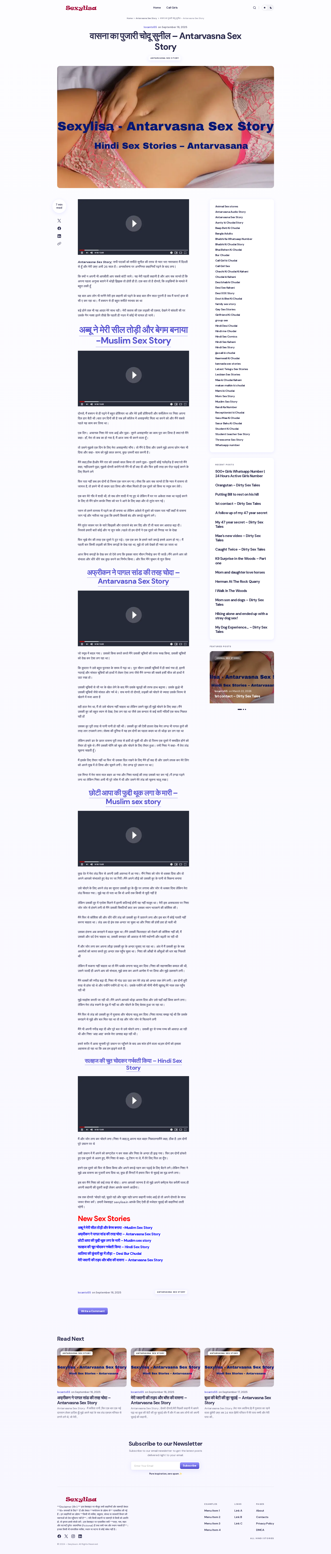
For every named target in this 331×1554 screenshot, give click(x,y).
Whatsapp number (227, 445)
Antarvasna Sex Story (146, 18)
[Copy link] (59, 244)
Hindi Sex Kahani (225, 342)
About (260, 1510)
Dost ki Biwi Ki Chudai (228, 298)
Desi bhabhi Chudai (227, 282)
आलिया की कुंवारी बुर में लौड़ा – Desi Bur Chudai (110, 1253)
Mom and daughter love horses (240, 572)
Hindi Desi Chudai (226, 325)
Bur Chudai (222, 255)
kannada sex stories (228, 363)
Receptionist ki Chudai (229, 412)
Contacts (262, 1517)
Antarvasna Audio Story (230, 211)
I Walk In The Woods (231, 591)
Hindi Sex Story (225, 347)
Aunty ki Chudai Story (229, 222)
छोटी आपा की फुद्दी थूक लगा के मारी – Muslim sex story (133, 797)
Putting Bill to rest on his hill (237, 494)
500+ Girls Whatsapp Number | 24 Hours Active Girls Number (240, 473)
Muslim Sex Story (226, 401)
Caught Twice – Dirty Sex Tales (240, 549)
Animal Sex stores (226, 206)
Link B (238, 1517)
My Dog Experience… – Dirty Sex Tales (241, 629)
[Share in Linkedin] (59, 236)
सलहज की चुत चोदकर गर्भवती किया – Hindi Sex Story (133, 1064)
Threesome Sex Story (229, 439)
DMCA (260, 1530)
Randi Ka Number (226, 407)
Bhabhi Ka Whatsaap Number (233, 239)
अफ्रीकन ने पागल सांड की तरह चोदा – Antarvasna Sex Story (133, 577)
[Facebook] (59, 1536)
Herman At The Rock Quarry (237, 581)
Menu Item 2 (212, 1517)
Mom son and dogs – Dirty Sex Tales (239, 602)
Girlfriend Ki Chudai (227, 314)
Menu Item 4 (212, 1530)
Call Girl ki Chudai (226, 260)
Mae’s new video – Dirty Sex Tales (238, 538)
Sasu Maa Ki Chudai (227, 418)
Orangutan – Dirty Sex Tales (237, 485)
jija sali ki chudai (225, 353)
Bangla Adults (224, 233)
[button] (254, 7)
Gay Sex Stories (225, 309)
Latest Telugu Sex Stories (231, 369)
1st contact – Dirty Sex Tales (238, 504)
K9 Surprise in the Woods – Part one (240, 561)
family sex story (225, 304)
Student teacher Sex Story (232, 434)
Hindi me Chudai (225, 331)
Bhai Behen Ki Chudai (228, 249)
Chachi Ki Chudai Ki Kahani (231, 271)
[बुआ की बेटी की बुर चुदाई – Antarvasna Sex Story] (239, 1367)
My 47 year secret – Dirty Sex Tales (239, 524)
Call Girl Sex (222, 266)
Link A (238, 1510)
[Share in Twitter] (59, 221)
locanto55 (221, 691)
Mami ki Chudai (225, 390)
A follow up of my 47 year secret (241, 513)
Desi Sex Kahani (225, 287)
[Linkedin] (80, 1536)
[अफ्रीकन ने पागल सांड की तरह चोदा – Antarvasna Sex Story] (92, 1367)
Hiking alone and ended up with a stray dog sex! (241, 616)
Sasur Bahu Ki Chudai (228, 423)
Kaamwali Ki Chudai (227, 358)
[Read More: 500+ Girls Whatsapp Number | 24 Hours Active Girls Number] (242, 677)
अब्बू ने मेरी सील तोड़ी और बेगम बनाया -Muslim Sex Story (133, 335)
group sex (221, 320)
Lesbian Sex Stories (227, 374)
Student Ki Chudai (227, 428)
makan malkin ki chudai (230, 385)
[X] (66, 1536)
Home (130, 18)
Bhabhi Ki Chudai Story (229, 244)
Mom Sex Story (225, 396)
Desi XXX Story (225, 293)
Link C (238, 1523)
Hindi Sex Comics (226, 336)
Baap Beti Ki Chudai (227, 228)
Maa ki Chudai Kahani (228, 380)
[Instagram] (73, 1536)
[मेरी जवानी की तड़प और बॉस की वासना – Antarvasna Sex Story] (165, 1367)
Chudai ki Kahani (225, 277)
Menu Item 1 (212, 1510)
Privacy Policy (265, 1523)
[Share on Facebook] (59, 228)
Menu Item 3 (212, 1523)
